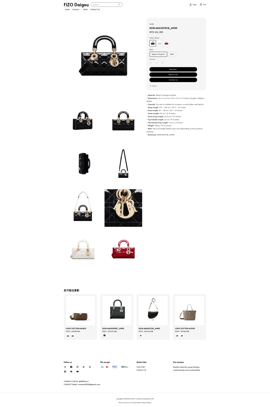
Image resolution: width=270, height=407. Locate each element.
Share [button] (155, 86)
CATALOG (75, 10)
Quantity (152, 59)
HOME (67, 10)
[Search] (119, 4)
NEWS (85, 10)
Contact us (173, 80)
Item (151, 49)
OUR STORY (141, 367)
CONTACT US (95, 10)
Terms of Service (124, 403)
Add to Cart (173, 74)
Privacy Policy (136, 403)
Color (154, 38)
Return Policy (146, 403)
